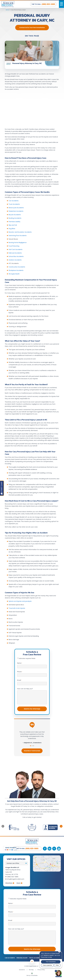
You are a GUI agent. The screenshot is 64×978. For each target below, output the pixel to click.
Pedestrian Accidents (16, 211)
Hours (18, 883)
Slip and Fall (13, 225)
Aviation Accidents (15, 260)
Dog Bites (12, 229)
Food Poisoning (14, 246)
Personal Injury (22, 958)
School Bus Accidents (16, 256)
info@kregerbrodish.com (15, 879)
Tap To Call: (43, 4)
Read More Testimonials (32, 751)
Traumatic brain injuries (17, 608)
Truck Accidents (14, 204)
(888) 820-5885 (12, 877)
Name (19, 663)
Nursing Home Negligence (17, 242)
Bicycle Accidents (15, 215)
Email (19, 680)
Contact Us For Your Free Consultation (32, 27)
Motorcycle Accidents (16, 208)
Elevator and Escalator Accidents (20, 232)
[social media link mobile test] (45, 849)
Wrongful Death (14, 274)
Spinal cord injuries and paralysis (20, 601)
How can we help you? (25, 689)
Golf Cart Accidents (15, 249)
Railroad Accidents (15, 253)
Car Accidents (13, 201)
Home (7, 10)
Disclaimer (22, 969)
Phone (19, 672)
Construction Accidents (17, 267)
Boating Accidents (15, 218)
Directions (8, 883)
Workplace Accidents (16, 270)
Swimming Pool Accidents (18, 235)
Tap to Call (27, 848)
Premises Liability (14, 222)
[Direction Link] (47, 856)
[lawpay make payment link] (11, 847)
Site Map (31, 969)
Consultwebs (34, 975)
